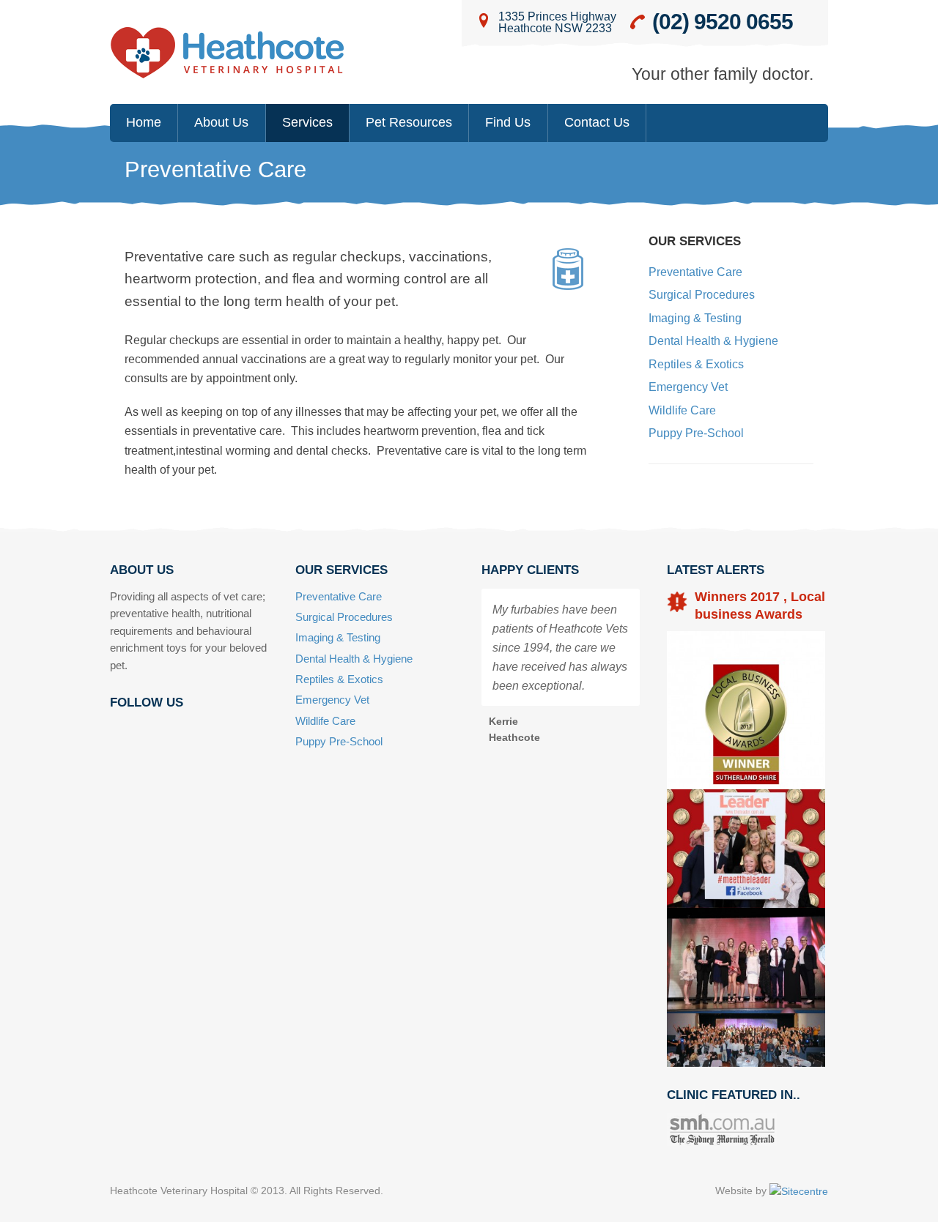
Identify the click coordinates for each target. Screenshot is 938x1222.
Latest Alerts (715, 569)
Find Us (508, 122)
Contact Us (596, 122)
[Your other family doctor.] (227, 53)
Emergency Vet (688, 386)
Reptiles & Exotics (696, 363)
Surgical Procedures (702, 294)
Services (307, 122)
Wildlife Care (682, 410)
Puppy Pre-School (696, 432)
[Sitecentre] (798, 1190)
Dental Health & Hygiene (713, 340)
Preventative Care (695, 271)
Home (143, 122)
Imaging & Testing (695, 317)
